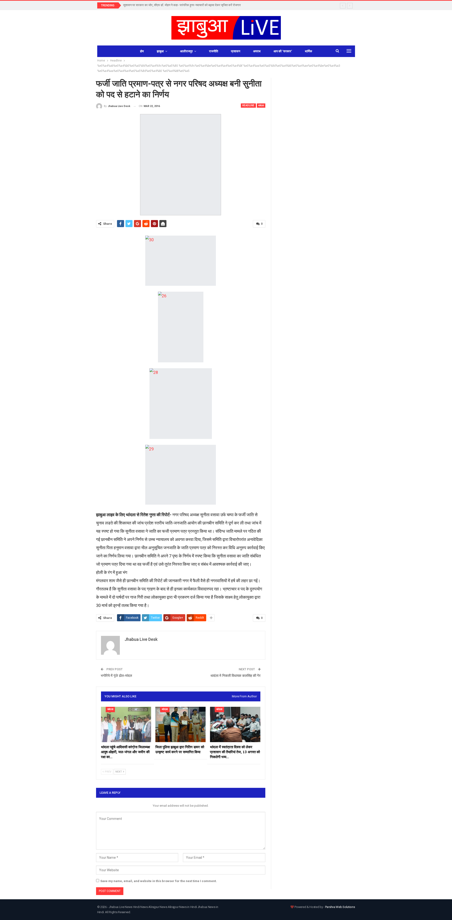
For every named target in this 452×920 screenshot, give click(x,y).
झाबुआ (160, 51)
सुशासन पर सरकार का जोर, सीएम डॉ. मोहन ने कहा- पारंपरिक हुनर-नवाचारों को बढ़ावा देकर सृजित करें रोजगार (182, 5)
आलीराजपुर (186, 51)
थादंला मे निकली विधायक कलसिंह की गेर (235, 676)
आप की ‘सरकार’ (283, 51)
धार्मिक (308, 51)
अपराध (257, 51)
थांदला (261, 105)
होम (142, 51)
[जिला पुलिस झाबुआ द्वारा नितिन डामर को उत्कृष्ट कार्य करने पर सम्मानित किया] (180, 724)
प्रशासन (235, 51)
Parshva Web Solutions (340, 907)
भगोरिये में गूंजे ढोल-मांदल (116, 676)
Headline (248, 105)
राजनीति (213, 51)
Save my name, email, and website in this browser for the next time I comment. (158, 881)
